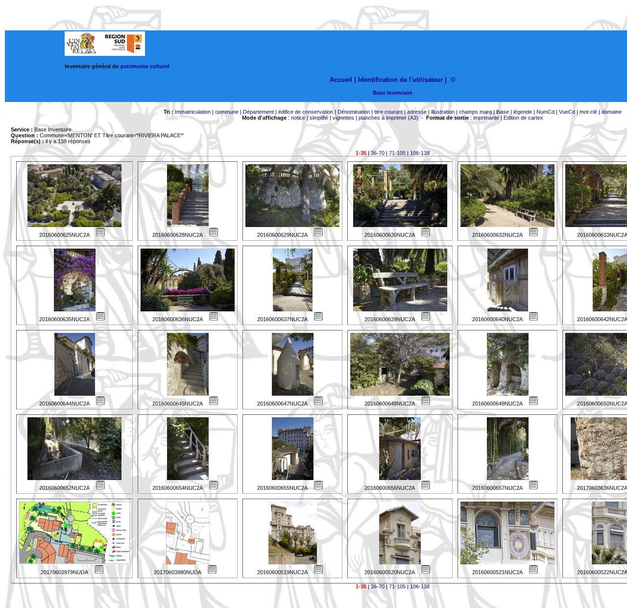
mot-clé (588, 112)
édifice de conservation (305, 112)
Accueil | (343, 79)
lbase (502, 112)
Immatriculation (193, 112)
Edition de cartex (523, 118)
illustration (443, 112)
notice (298, 118)
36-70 (378, 153)
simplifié (319, 118)
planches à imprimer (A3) (388, 118)
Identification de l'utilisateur (400, 79)
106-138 (420, 153)
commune (227, 112)
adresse (417, 112)
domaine (612, 112)
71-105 (397, 153)
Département (258, 112)
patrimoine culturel (145, 66)
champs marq (475, 112)
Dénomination (354, 112)
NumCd (545, 112)
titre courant (388, 112)
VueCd (567, 112)
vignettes (343, 118)
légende (522, 112)
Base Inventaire (392, 93)
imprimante (486, 118)
